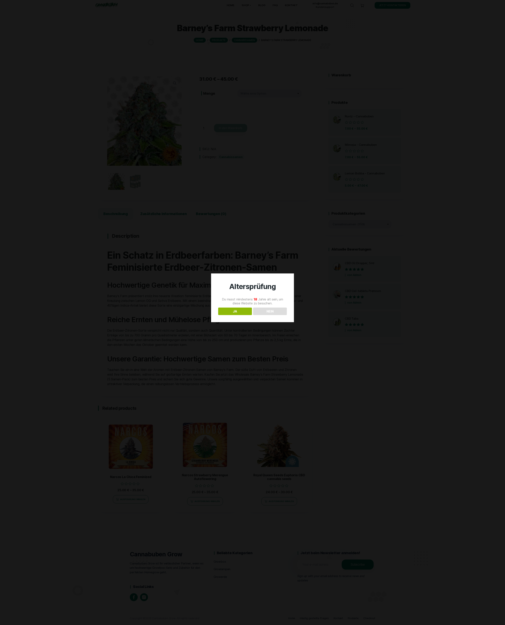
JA (235, 311)
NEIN (270, 311)
